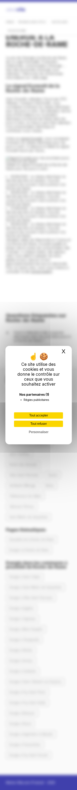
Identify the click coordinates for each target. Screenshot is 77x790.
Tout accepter (38, 415)
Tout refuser (38, 423)
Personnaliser (38, 432)
